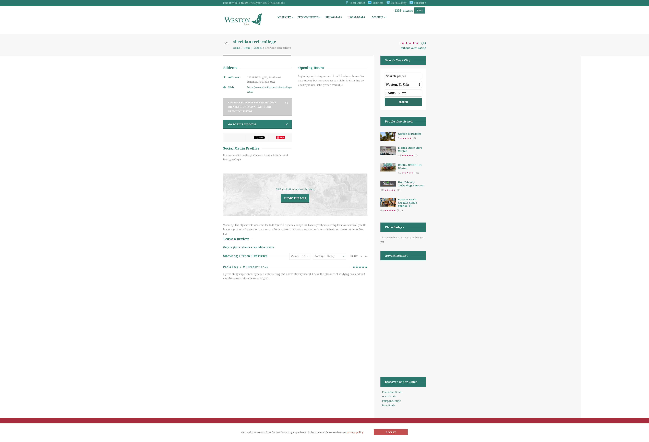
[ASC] (366, 256)
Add (420, 10)
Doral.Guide (389, 396)
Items (247, 47)
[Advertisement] (403, 314)
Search (391, 76)
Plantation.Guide (392, 392)
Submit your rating (413, 47)
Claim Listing (398, 2)
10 (303, 256)
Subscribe (420, 2)
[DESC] (361, 256)
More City (284, 17)
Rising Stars (334, 17)
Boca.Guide (388, 405)
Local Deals (356, 17)
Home (236, 47)
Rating (330, 256)
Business (377, 2)
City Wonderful (308, 17)
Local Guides (357, 2)
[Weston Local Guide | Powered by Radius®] (243, 24)
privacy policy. (355, 432)
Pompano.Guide (391, 400)
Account (377, 17)
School (258, 47)
